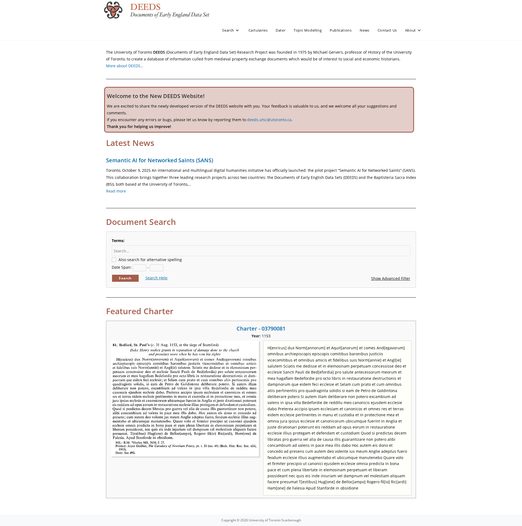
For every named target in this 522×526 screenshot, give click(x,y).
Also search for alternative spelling (150, 259)
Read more (116, 191)
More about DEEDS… (124, 65)
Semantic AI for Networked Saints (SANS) (159, 160)
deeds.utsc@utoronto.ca (269, 119)
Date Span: (122, 267)
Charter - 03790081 (261, 328)
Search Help (156, 277)
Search (125, 278)
